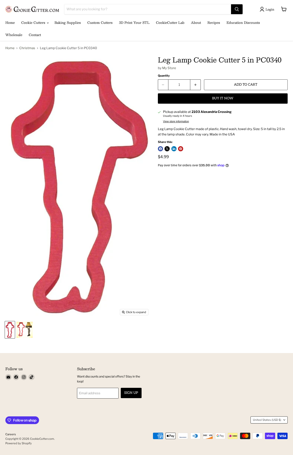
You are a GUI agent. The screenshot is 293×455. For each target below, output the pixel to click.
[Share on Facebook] (160, 148)
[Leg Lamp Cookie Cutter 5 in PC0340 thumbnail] (10, 329)
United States (267, 420)
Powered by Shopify (18, 443)
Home (10, 22)
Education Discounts (243, 22)
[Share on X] (167, 148)
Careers (10, 434)
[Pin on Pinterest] (180, 148)
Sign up (131, 393)
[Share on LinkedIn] (174, 148)
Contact (35, 34)
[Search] (237, 9)
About (196, 22)
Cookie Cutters (33, 22)
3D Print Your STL (134, 22)
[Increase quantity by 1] (195, 84)
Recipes (213, 22)
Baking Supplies (67, 22)
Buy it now (222, 98)
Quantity (164, 75)
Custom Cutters (100, 22)
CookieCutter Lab (170, 22)
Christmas (27, 48)
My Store (169, 68)
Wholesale (13, 34)
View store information (176, 121)
